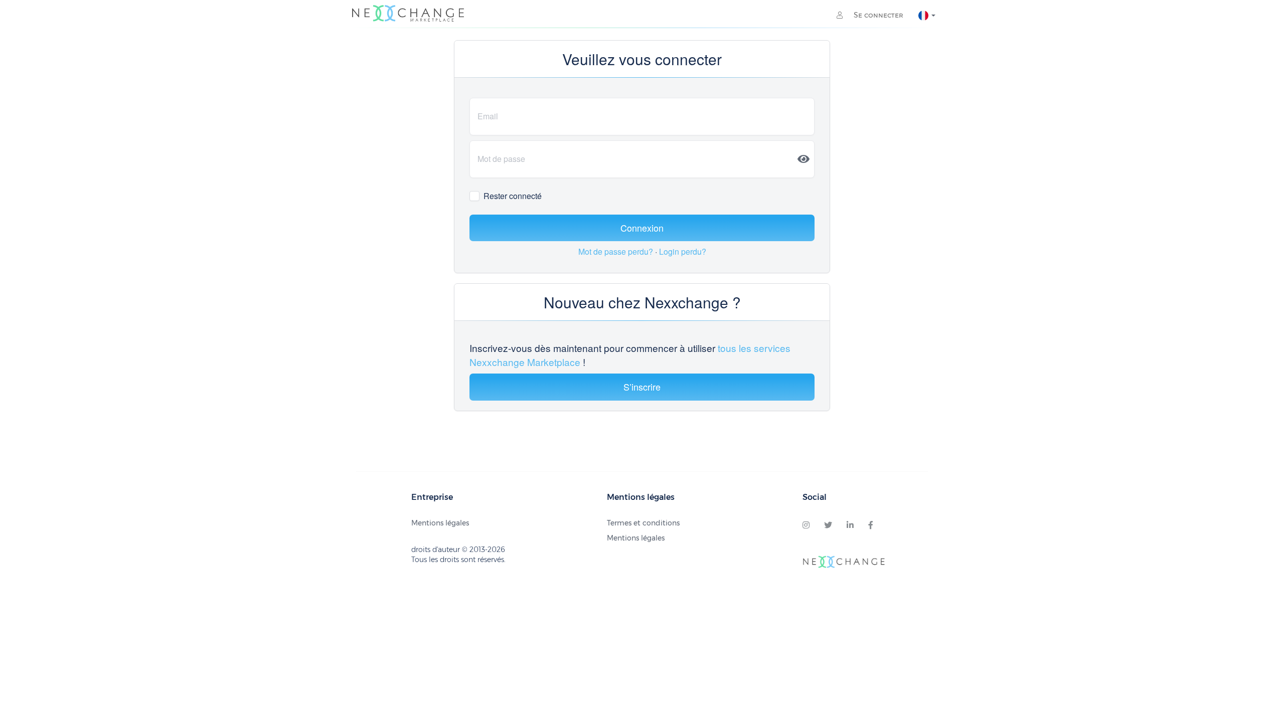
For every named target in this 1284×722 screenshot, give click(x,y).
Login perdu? (682, 251)
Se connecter (877, 15)
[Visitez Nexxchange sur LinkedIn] (850, 525)
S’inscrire (642, 386)
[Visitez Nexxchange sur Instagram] (806, 525)
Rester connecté (513, 196)
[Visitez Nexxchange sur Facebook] (870, 525)
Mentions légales (440, 522)
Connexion (642, 227)
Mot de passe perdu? (616, 251)
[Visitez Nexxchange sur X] (828, 525)
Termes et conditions (643, 522)
